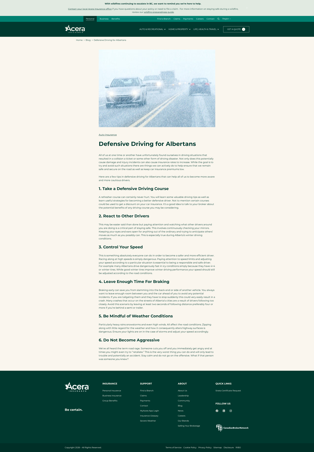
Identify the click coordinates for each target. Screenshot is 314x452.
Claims (177, 19)
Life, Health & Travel (204, 29)
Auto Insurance (108, 134)
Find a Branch (164, 19)
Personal (90, 19)
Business (104, 19)
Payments (188, 19)
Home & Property (178, 29)
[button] (218, 19)
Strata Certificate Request (228, 390)
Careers (200, 19)
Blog (88, 40)
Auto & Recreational (151, 29)
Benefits (115, 19)
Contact (211, 19)
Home (79, 40)
